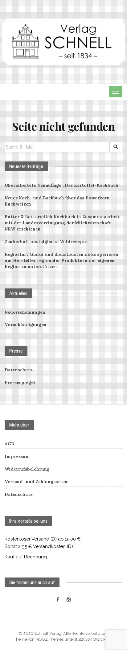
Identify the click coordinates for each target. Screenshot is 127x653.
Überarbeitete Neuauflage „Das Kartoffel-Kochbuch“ (63, 185)
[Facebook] (58, 599)
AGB (9, 444)
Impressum (17, 456)
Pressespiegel (20, 382)
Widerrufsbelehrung (27, 469)
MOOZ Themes (49, 639)
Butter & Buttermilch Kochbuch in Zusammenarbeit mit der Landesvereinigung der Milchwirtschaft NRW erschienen (62, 223)
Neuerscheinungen (25, 312)
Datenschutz (19, 370)
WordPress (103, 639)
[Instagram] (68, 599)
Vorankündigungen (26, 324)
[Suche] (115, 147)
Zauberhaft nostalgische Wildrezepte (46, 241)
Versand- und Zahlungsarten (36, 481)
